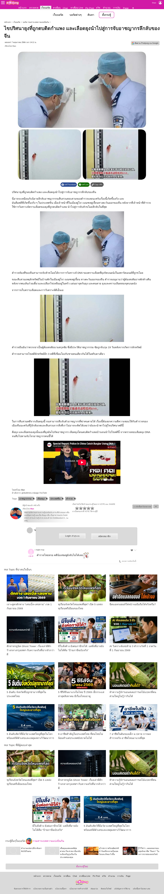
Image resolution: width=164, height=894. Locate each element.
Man (14, 46)
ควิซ (98, 7)
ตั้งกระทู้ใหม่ (82, 866)
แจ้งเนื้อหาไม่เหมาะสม (141, 889)
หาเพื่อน (57, 7)
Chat (65, 8)
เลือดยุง (41, 498)
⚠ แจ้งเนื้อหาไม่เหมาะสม (142, 507)
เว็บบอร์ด (45, 7)
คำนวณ (106, 7)
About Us (94, 889)
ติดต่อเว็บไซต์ (106, 889)
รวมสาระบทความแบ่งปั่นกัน (48, 841)
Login (72, 536)
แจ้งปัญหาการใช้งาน (122, 889)
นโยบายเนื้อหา (61, 889)
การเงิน (116, 7)
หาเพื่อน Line (76, 7)
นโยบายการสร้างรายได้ (79, 889)
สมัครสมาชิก (104, 536)
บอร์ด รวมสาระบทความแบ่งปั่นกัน (36, 22)
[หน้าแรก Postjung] (12, 2)
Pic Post (89, 8)
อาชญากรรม (25, 498)
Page (126, 8)
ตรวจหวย (33, 7)
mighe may (40, 550)
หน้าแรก (22, 7)
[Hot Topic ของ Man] (16, 519)
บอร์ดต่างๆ (76, 14)
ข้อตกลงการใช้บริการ (22, 889)
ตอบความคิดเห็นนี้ (128, 561)
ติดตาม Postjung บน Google (146, 43)
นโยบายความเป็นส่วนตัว (42, 889)
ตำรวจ (69, 498)
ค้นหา (91, 14)
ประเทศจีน (55, 498)
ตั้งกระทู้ (106, 14)
